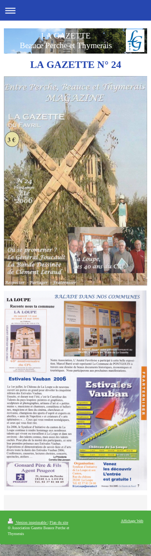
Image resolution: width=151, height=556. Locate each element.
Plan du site (59, 522)
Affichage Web (132, 521)
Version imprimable (31, 522)
